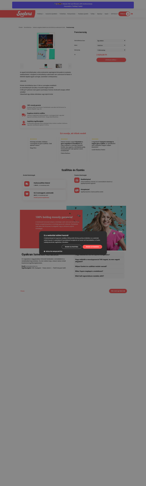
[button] (53, 251)
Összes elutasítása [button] (71, 247)
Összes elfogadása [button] (92, 247)
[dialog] (73, 243)
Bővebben (65, 242)
